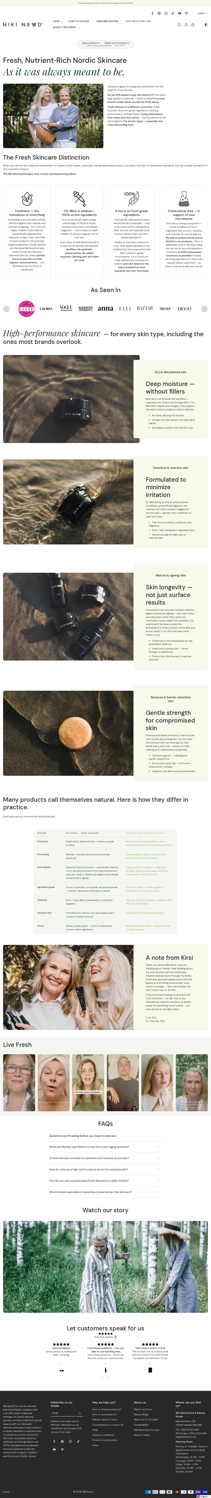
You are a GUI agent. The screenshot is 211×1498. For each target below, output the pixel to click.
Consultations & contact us (107, 1424)
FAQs (95, 1430)
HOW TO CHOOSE (79, 21)
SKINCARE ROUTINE (107, 21)
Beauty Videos (142, 1435)
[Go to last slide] (6, 309)
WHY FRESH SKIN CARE (138, 21)
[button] (19, 1082)
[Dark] (204, 24)
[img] (105, 1333)
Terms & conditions (103, 1435)
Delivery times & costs (104, 1419)
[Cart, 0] (193, 25)
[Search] (179, 24)
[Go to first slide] (204, 309)
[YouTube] (179, 13)
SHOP (56, 21)
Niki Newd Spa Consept (147, 1430)
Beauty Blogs (141, 1414)
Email (55, 1413)
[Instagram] (166, 13)
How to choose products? (106, 1409)
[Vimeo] (186, 13)
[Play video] (105, 1266)
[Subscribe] (79, 1413)
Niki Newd (88, 1491)
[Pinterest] (159, 13)
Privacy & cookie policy (105, 1440)
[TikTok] (172, 13)
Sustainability (141, 1424)
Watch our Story (143, 1409)
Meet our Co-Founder (146, 1419)
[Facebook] (152, 13)
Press (95, 1445)
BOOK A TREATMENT (64, 27)
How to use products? (104, 1414)
